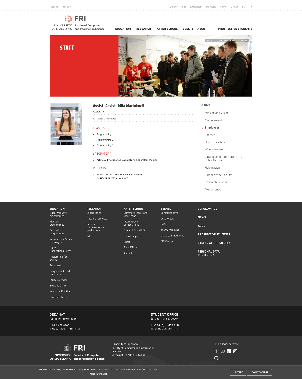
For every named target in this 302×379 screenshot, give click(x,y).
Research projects (97, 218)
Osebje (228, 40)
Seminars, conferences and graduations (96, 227)
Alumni (128, 253)
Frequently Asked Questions (60, 273)
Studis (183, 7)
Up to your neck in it (172, 235)
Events (188, 29)
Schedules (211, 7)
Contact (234, 7)
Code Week (167, 218)
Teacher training (170, 230)
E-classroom (196, 7)
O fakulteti (218, 40)
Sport (127, 241)
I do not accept (259, 372)
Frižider (165, 224)
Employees (212, 127)
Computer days (169, 212)
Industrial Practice (60, 291)
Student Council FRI (135, 230)
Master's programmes (57, 223)
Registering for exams (58, 258)
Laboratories (94, 212)
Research (143, 29)
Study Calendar (58, 280)
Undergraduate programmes (58, 214)
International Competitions (131, 223)
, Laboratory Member (127, 159)
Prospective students (235, 29)
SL (243, 7)
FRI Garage (167, 241)
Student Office (58, 285)
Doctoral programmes (57, 232)
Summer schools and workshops (136, 214)
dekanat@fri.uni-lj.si (66, 328)
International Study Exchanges (61, 241)
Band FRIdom (131, 247)
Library (173, 7)
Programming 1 (105, 139)
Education (123, 29)
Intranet (223, 7)
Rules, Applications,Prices (60, 249)
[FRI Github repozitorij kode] (216, 358)
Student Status (58, 297)
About (202, 29)
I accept (238, 372)
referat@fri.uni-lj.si (167, 328)
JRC (89, 236)
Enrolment (56, 265)
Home (209, 40)
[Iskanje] (250, 6)
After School (167, 29)
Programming (104, 134)
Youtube (67, 7)
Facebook (54, 7)
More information (98, 374)
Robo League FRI (133, 236)
